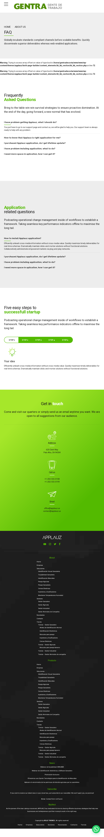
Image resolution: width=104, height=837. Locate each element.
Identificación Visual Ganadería (49, 571)
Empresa (40, 565)
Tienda (39, 622)
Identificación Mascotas (46, 578)
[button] (96, 829)
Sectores (40, 599)
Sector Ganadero (44, 601)
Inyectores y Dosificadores (47, 592)
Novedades (41, 615)
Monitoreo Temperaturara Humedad (50, 595)
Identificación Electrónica (48, 631)
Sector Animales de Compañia (48, 612)
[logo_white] (52, 537)
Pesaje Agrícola (43, 582)
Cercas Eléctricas (46, 641)
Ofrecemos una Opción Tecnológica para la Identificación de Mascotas (52, 778)
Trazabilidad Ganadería (46, 575)
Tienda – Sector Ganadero (47, 625)
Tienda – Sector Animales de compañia (52, 654)
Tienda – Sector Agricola (46, 645)
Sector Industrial (44, 608)
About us (20, 27)
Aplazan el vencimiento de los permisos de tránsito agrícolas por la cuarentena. (52, 782)
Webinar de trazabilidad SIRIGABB (52, 767)
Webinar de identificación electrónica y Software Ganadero (52, 771)
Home (7, 27)
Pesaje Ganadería (44, 585)
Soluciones (40, 568)
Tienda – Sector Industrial (47, 651)
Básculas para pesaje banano (50, 647)
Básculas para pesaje (47, 634)
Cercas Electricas (44, 588)
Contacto (40, 619)
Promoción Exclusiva (52, 775)
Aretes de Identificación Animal (51, 628)
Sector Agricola (43, 605)
